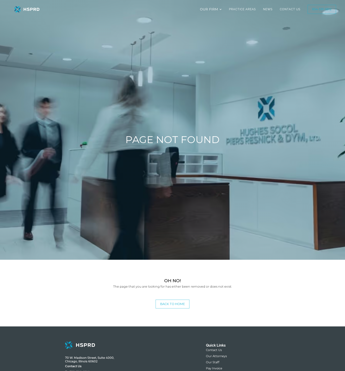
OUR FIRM (209, 9)
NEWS (268, 9)
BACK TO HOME (172, 304)
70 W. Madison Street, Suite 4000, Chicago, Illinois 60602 (90, 359)
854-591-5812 (322, 9)
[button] (210, 9)
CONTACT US (290, 9)
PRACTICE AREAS (242, 9)
